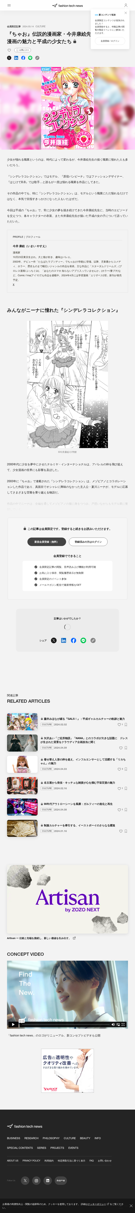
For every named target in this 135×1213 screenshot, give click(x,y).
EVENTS (73, 1148)
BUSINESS (13, 1138)
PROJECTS (57, 1148)
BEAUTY (85, 1138)
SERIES (41, 1148)
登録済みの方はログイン (88, 541)
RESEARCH (31, 1138)
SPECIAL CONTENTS (20, 1148)
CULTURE (41, 26)
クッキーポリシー (97, 1204)
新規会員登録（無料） (46, 541)
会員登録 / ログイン (110, 41)
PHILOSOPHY (51, 1138)
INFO (98, 1138)
